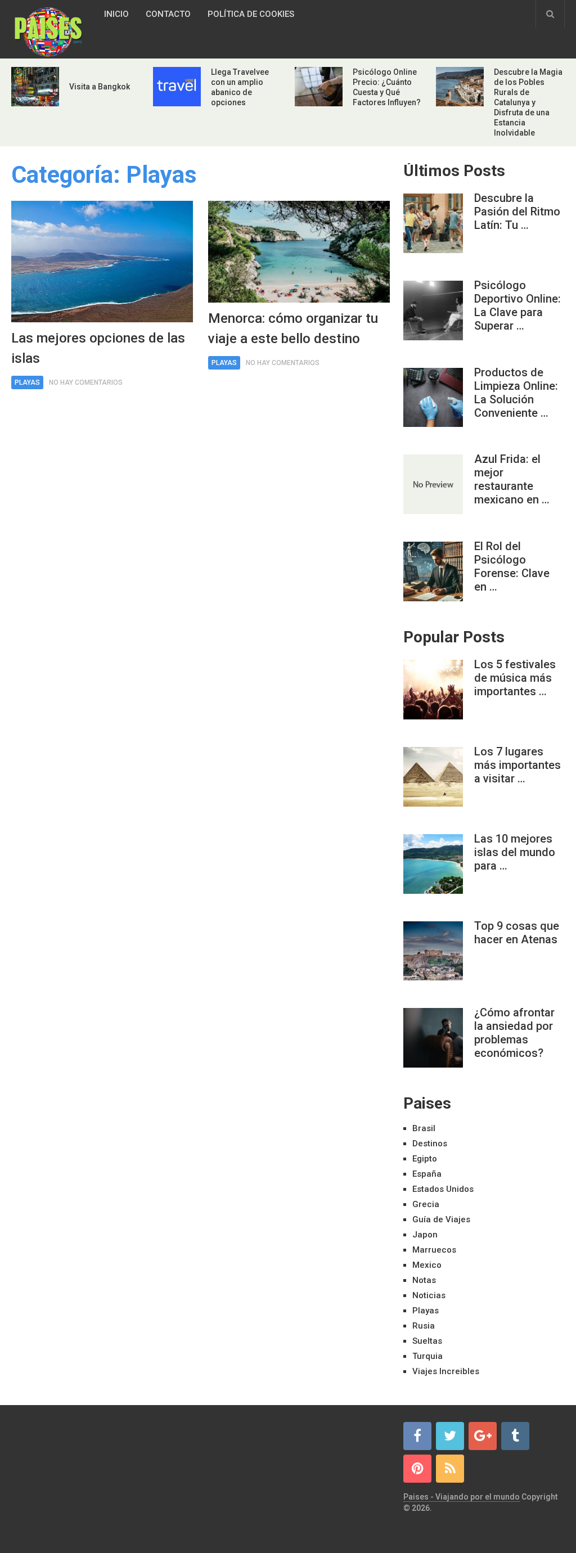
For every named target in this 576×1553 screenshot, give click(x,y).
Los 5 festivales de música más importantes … (515, 678)
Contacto (168, 14)
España (427, 1174)
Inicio (116, 14)
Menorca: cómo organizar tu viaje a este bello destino (293, 328)
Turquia (427, 1356)
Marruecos (434, 1250)
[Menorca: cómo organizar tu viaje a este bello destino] (299, 252)
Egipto (424, 1159)
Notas (424, 1280)
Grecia (425, 1204)
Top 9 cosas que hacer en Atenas (516, 932)
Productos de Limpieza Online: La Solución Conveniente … (516, 393)
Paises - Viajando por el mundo (461, 1496)
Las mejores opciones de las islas (98, 348)
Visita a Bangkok (99, 86)
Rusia (423, 1326)
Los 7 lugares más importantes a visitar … (517, 765)
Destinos (429, 1143)
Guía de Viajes (441, 1219)
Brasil (423, 1128)
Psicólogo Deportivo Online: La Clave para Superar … (517, 305)
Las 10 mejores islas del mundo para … (514, 852)
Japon (425, 1235)
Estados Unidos (443, 1189)
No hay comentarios (86, 382)
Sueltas (427, 1341)
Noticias (429, 1295)
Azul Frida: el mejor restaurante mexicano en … (512, 479)
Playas (27, 382)
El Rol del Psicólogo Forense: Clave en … (512, 566)
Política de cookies (251, 14)
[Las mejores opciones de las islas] (102, 261)
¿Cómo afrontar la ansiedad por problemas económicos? (514, 1033)
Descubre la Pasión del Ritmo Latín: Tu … (517, 211)
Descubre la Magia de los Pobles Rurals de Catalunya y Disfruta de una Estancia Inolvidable (528, 102)
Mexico (427, 1265)
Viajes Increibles (445, 1371)
